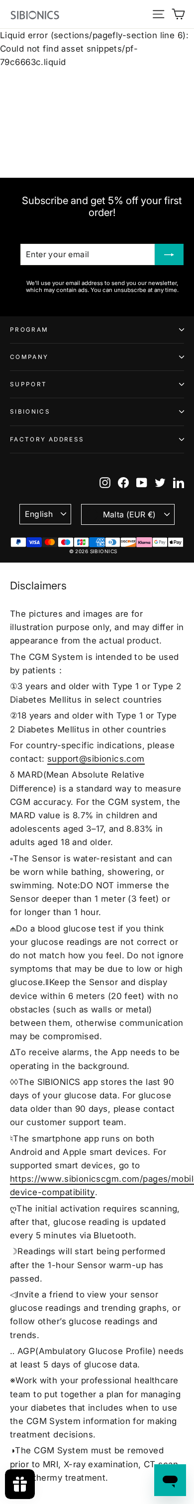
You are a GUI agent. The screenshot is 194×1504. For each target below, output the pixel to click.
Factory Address (47, 439)
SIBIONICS (30, 411)
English (39, 514)
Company (29, 357)
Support (28, 384)
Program (29, 329)
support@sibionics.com (96, 759)
